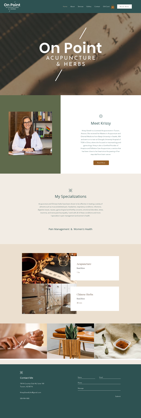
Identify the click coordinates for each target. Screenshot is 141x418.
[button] (112, 6)
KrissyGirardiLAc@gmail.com (30, 392)
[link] (95, 264)
